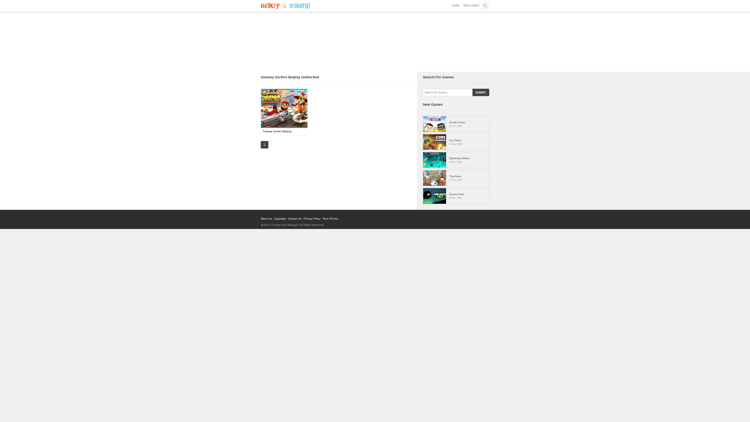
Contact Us (295, 218)
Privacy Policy (312, 218)
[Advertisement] (375, 42)
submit (481, 92)
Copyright (280, 218)
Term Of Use (330, 218)
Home (456, 5)
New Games (471, 5)
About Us (266, 218)
